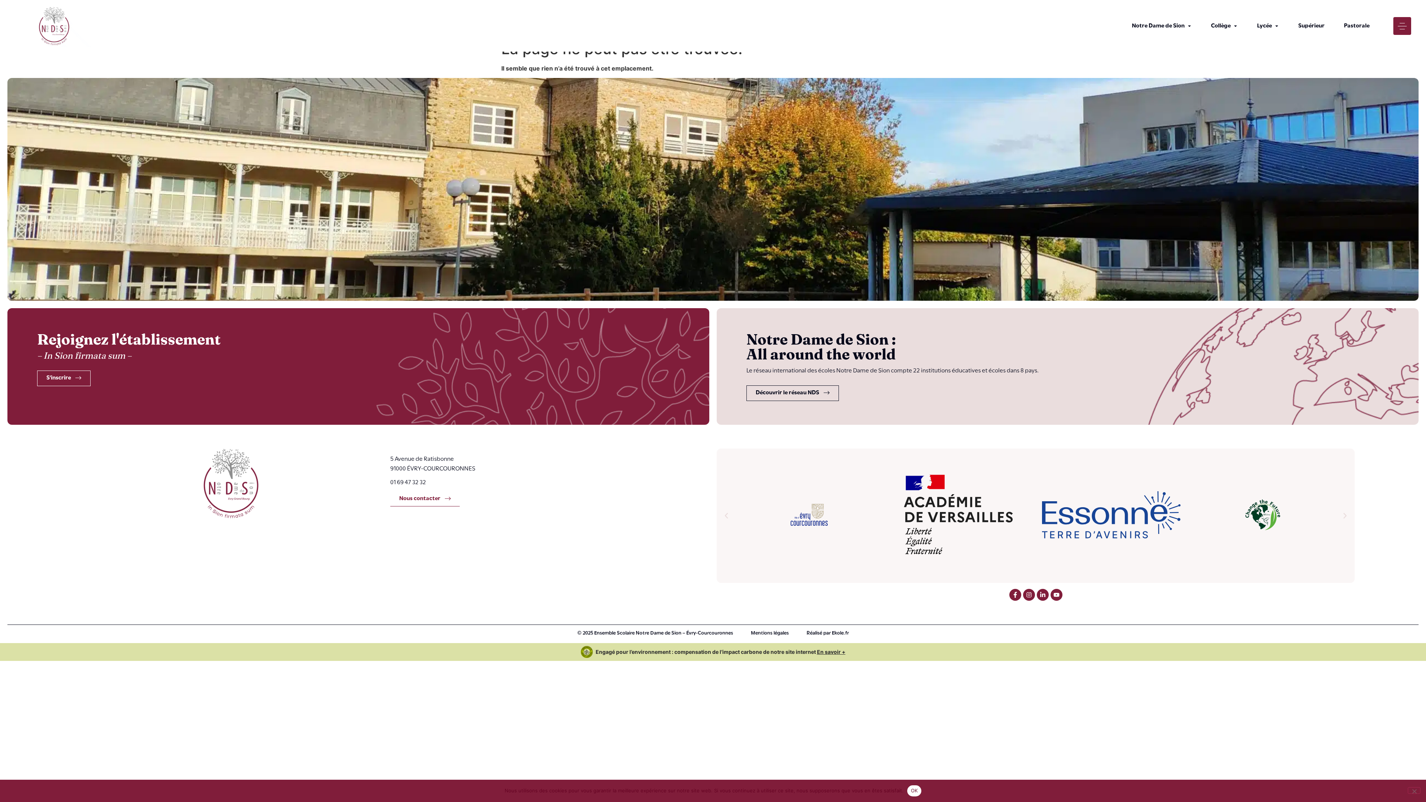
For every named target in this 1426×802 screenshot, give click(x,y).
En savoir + (831, 652)
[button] (726, 515)
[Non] (1414, 790)
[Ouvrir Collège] (1235, 26)
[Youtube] (1056, 595)
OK (914, 790)
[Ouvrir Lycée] (1276, 26)
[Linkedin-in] (1043, 595)
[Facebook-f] (1015, 595)
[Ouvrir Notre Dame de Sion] (1189, 26)
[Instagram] (1029, 595)
